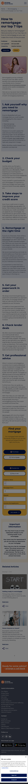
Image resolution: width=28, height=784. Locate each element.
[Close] (26, 757)
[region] (14, 769)
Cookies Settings (14, 770)
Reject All (14, 775)
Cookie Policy (5, 767)
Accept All (14, 779)
